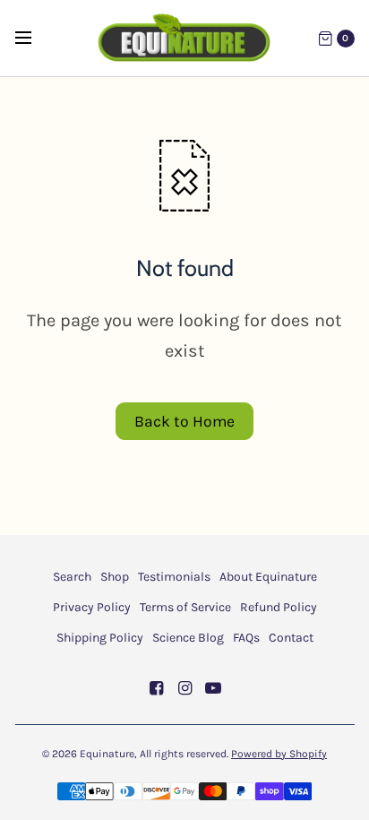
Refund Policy (278, 607)
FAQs (246, 637)
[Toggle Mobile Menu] (35, 38)
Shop (114, 576)
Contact (291, 637)
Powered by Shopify (279, 753)
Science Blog (188, 637)
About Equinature (268, 576)
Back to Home (184, 421)
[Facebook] (156, 688)
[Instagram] (184, 688)
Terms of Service (185, 607)
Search (72, 576)
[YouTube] (213, 688)
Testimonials (174, 576)
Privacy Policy (92, 607)
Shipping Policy (99, 637)
